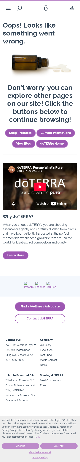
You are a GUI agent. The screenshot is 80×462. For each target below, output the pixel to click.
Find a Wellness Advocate (40, 306)
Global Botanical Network (20, 385)
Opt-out (59, 445)
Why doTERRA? (15, 390)
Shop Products (20, 133)
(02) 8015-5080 (15, 359)
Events (44, 385)
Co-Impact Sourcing (17, 400)
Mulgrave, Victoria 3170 (19, 354)
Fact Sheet (46, 354)
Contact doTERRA (40, 318)
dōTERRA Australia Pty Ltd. (21, 344)
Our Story (45, 344)
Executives (46, 349)
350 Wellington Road (18, 349)
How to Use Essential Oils (20, 395)
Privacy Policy (40, 457)
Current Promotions (56, 133)
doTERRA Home (52, 143)
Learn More (15, 255)
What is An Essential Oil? (20, 380)
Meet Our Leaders (50, 380)
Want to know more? (40, 452)
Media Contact (48, 359)
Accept (20, 445)
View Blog (23, 143)
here (37, 437)
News (43, 364)
